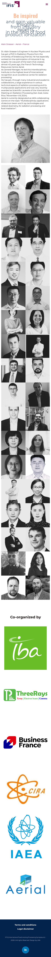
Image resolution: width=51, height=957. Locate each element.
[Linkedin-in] (25, 949)
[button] (47, 4)
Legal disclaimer (25, 929)
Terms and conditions (25, 925)
